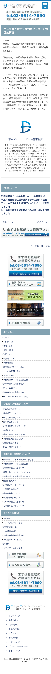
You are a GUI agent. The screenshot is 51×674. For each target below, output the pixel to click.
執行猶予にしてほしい (12, 413)
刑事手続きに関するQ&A (13, 383)
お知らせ (7, 518)
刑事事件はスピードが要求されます (18, 459)
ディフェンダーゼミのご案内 (15, 396)
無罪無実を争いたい (11, 421)
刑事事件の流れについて (13, 467)
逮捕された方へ (10, 480)
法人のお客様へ (10, 388)
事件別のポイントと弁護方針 (15, 379)
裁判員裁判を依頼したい (13, 438)
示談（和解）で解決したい (14, 425)
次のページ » (43, 221)
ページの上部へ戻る (40, 245)
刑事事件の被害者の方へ (13, 392)
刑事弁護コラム (10, 526)
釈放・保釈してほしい (12, 447)
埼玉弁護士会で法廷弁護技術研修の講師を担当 (24, 199)
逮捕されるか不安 (10, 442)
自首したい (8, 430)
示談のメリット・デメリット (15, 484)
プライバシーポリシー (18, 646)
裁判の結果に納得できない (14, 434)
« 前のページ (7, 221)
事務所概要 (13, 637)
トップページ (14, 615)
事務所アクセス (10, 358)
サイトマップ (14, 650)
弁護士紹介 (9, 345)
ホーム (6, 337)
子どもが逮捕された (11, 417)
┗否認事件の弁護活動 (12, 539)
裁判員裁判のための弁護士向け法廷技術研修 (23, 196)
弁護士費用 (8, 350)
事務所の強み (9, 362)
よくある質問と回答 (11, 371)
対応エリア (8, 354)
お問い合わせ (9, 375)
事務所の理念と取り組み (13, 367)
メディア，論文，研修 (12, 548)
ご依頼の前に (9, 341)
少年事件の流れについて (13, 501)
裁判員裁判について (11, 493)
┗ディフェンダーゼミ (12, 522)
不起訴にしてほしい (11, 409)
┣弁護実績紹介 (10, 531)
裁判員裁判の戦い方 (11, 497)
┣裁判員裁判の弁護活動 (13, 535)
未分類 (6, 543)
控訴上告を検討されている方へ (16, 472)
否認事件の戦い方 (10, 489)
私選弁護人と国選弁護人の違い (16, 476)
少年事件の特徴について (13, 506)
